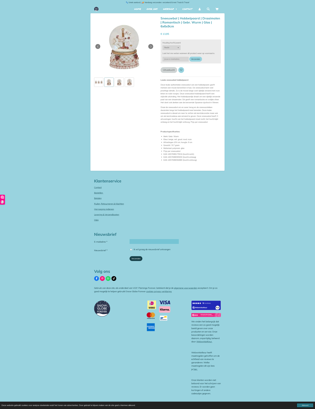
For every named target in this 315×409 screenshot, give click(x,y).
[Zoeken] (208, 9)
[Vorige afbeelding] (97, 46)
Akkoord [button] (305, 405)
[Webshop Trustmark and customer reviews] (206, 315)
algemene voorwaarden (185, 288)
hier (195, 369)
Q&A (96, 220)
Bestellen (98, 193)
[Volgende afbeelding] (150, 46)
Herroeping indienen (104, 209)
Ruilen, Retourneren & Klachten (109, 203)
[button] (98, 82)
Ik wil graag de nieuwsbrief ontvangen (152, 249)
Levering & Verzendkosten (106, 214)
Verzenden (195, 59)
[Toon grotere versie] (102, 309)
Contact (98, 187)
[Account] (200, 9)
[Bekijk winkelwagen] (217, 9)
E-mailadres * (100, 241)
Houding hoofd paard (171, 43)
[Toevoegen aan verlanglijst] (181, 70)
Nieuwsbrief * (101, 250)
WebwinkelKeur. (204, 341)
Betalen (98, 198)
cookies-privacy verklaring (159, 291)
